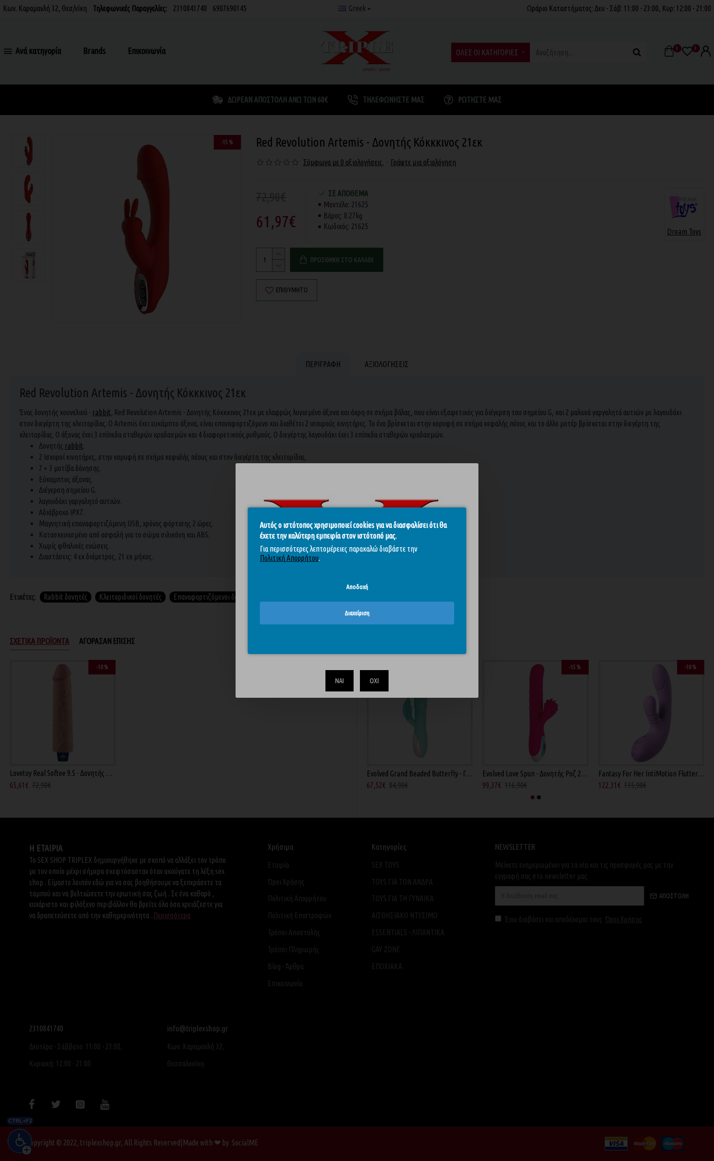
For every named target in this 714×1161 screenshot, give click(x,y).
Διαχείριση (357, 612)
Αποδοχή (357, 586)
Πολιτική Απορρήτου (289, 558)
